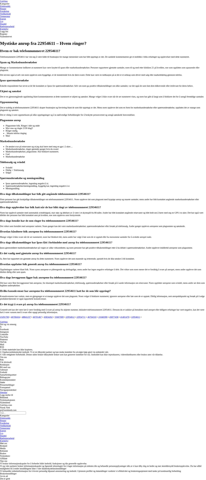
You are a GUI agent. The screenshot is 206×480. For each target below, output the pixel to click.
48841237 (26, 317)
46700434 (15, 317)
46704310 (91, 317)
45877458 (113, 317)
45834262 (48, 317)
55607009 (59, 317)
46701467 (37, 317)
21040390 (102, 317)
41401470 (124, 317)
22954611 (135, 317)
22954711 (81, 317)
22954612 (70, 317)
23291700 (4, 317)
